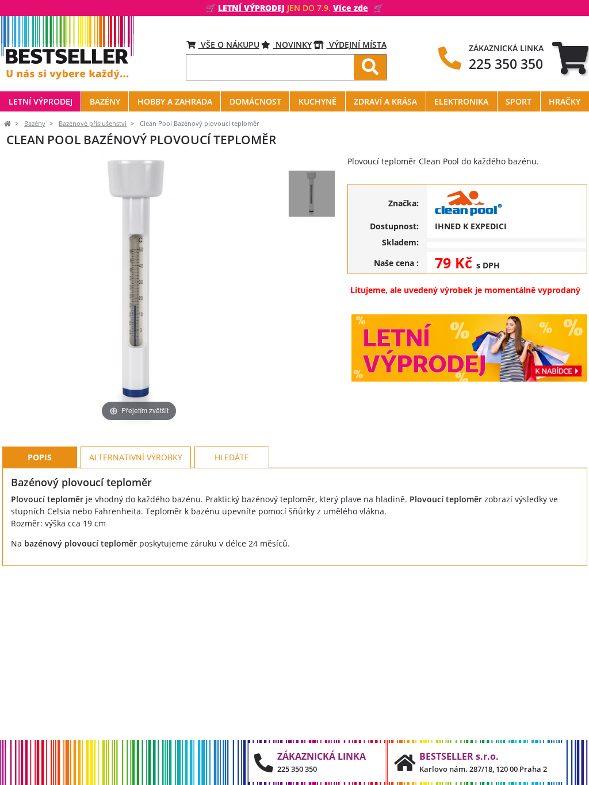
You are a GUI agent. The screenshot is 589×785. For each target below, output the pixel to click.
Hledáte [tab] (232, 457)
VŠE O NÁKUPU (228, 44)
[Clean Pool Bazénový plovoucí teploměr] (312, 194)
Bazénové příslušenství (93, 124)
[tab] (570, 58)
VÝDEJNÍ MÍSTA (357, 44)
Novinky (292, 44)
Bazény (34, 124)
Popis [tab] (40, 457)
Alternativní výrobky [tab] (135, 457)
